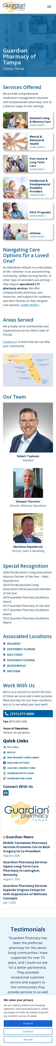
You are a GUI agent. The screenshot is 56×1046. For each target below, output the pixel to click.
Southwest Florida (21, 649)
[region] (28, 1020)
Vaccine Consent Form (21, 767)
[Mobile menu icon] (49, 7)
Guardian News (19, 837)
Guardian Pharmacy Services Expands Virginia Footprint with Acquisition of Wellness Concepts (25, 892)
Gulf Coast (15, 654)
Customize (28, 1031)
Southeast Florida (21, 660)
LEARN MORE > (38, 125)
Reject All (28, 1039)
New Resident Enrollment (23, 757)
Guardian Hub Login (19, 778)
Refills (11, 752)
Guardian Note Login (20, 773)
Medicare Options (18, 762)
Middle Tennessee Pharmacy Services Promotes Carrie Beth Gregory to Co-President (26, 847)
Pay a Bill (13, 747)
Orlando (13, 643)
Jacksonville (16, 665)
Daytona (13, 671)
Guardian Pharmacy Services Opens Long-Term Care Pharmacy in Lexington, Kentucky (25, 868)
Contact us (10, 342)
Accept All (28, 1023)
